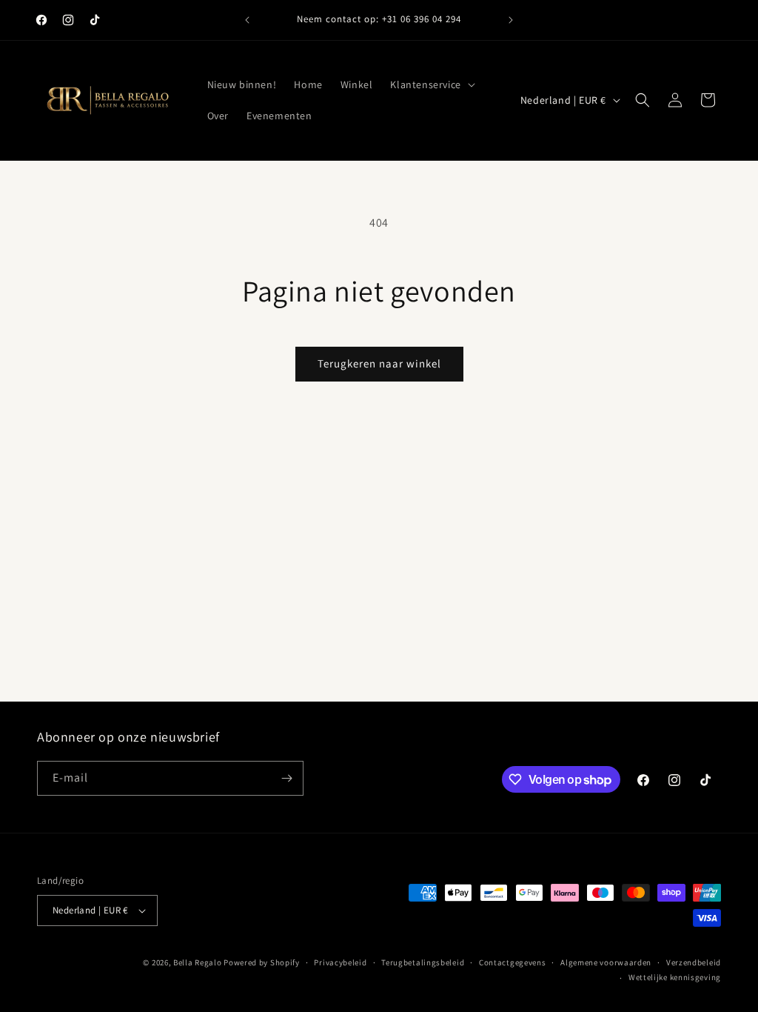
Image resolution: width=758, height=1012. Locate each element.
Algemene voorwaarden (605, 962)
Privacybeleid (340, 962)
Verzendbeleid (693, 962)
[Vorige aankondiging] (247, 20)
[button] (430, 84)
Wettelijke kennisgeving (674, 977)
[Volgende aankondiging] (510, 20)
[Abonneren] (286, 778)
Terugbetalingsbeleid (422, 962)
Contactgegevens (512, 962)
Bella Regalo (197, 962)
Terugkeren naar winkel (379, 363)
